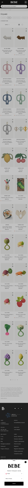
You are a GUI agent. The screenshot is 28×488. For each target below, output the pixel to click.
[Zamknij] (25, 462)
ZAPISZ (14, 483)
